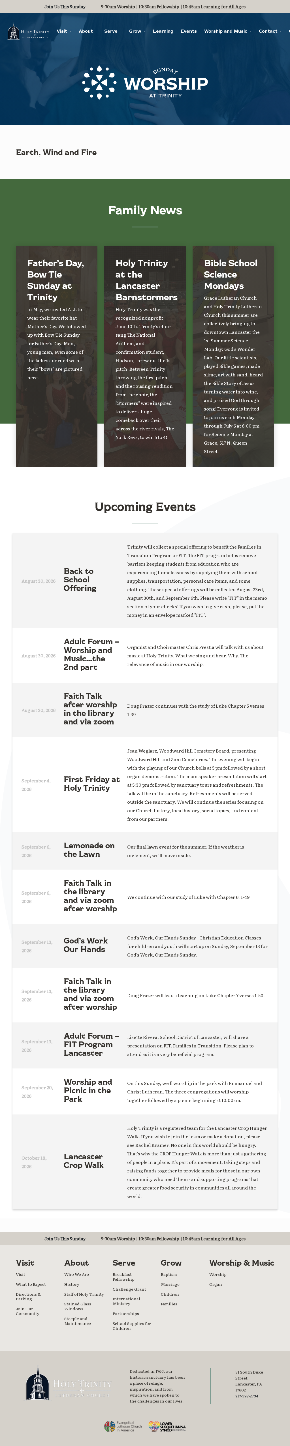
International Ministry (126, 1301)
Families (169, 1304)
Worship (218, 1274)
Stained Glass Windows (77, 1306)
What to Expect (31, 1284)
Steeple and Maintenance (77, 1321)
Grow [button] (136, 31)
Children (170, 1294)
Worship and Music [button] (226, 31)
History (71, 1284)
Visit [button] (63, 31)
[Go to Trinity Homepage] (68, 1383)
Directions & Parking (28, 1296)
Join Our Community (27, 1311)
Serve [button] (111, 31)
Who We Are (76, 1274)
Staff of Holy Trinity (84, 1294)
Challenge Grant (129, 1289)
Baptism (169, 1274)
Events (189, 31)
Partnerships (126, 1313)
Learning (163, 31)
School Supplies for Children (132, 1325)
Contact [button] (269, 31)
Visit (20, 1274)
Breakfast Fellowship (124, 1276)
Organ (215, 1284)
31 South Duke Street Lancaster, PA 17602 (249, 1381)
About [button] (86, 31)
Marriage (170, 1284)
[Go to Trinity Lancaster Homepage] (28, 31)
